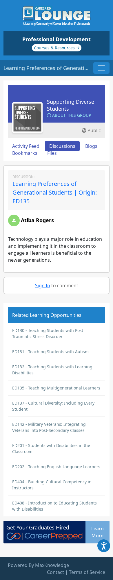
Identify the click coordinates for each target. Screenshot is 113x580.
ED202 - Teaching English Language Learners (56, 466)
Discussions (62, 146)
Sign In (42, 285)
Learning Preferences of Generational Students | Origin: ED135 (54, 192)
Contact (55, 572)
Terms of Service (87, 572)
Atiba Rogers (37, 220)
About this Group (71, 115)
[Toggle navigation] (101, 68)
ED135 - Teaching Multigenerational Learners (56, 388)
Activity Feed (25, 146)
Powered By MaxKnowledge (38, 565)
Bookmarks (24, 153)
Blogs (91, 146)
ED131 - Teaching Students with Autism (50, 351)
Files (52, 153)
